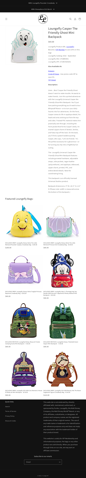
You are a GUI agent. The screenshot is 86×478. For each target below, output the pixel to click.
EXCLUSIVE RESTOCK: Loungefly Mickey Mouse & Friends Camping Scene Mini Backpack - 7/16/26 (22, 343)
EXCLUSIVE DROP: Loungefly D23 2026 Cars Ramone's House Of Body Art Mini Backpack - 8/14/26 (23, 391)
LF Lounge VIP (45, 475)
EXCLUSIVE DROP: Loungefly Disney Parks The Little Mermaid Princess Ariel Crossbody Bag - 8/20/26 (59, 244)
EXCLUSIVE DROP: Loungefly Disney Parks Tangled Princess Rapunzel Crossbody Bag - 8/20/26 (23, 292)
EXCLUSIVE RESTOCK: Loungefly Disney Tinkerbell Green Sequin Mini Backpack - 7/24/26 (60, 343)
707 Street (52, 80)
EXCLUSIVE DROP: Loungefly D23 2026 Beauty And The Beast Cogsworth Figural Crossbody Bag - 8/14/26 (62, 391)
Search (7, 406)
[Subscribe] (59, 462)
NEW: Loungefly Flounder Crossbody (42, 3)
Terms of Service (10, 411)
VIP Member (60, 50)
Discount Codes (10, 421)
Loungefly (70, 47)
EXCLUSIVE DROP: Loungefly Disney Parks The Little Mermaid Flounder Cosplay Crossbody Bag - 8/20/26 (21, 244)
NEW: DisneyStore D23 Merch (41, 9)
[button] (6, 19)
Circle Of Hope (53, 74)
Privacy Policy (9, 416)
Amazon (51, 71)
